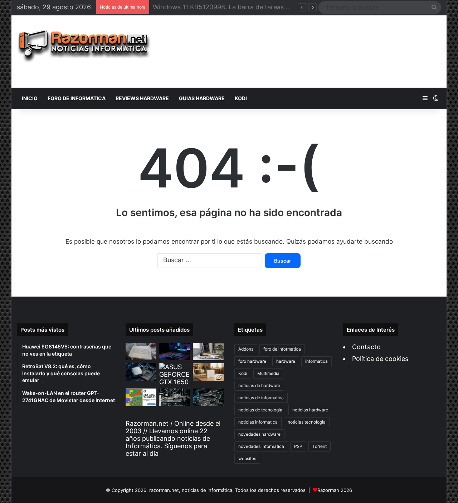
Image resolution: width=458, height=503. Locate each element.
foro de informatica (282, 349)
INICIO (30, 98)
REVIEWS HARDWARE (142, 98)
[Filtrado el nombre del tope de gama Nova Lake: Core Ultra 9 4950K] (141, 372)
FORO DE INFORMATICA (77, 98)
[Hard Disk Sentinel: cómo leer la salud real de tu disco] (208, 397)
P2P (298, 446)
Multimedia (268, 373)
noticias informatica (258, 422)
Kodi (242, 373)
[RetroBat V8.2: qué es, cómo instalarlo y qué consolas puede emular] (174, 352)
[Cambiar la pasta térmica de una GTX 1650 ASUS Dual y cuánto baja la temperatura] (174, 374)
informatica (316, 361)
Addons (245, 349)
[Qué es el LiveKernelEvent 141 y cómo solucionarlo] (174, 397)
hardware (285, 361)
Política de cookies (380, 358)
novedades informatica (261, 446)
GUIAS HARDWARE (202, 98)
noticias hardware (310, 409)
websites (247, 458)
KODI (241, 98)
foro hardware (252, 361)
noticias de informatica (261, 397)
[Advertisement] (301, 51)
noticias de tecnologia (260, 409)
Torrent (319, 446)
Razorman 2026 (334, 490)
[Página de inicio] (84, 46)
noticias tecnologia (307, 422)
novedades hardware (259, 434)
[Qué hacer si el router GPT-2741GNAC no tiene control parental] (208, 372)
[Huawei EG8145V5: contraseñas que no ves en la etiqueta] (141, 352)
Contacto (366, 347)
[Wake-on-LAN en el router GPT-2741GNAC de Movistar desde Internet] (208, 352)
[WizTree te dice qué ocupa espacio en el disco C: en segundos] (141, 397)
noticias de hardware (259, 385)
